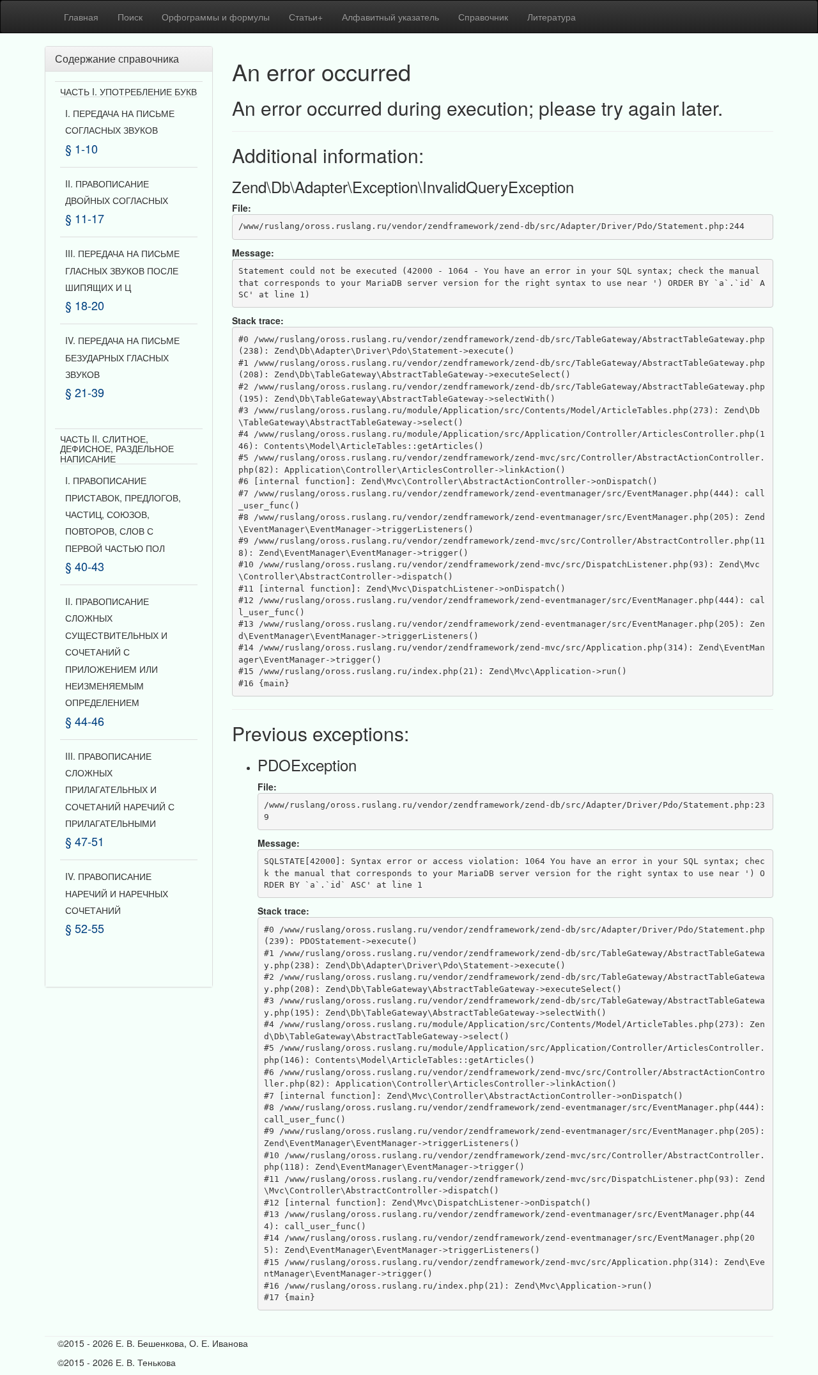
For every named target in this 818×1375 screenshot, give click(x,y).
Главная (81, 16)
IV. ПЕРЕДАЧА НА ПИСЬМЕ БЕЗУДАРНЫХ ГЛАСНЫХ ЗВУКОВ (122, 357)
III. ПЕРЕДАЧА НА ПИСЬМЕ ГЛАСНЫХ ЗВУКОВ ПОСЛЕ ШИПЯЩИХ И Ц (122, 270)
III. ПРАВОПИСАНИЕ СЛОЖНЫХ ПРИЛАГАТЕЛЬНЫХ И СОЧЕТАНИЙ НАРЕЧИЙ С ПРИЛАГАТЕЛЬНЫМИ (119, 790)
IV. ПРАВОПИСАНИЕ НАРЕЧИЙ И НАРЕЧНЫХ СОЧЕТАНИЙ (116, 893)
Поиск (130, 16)
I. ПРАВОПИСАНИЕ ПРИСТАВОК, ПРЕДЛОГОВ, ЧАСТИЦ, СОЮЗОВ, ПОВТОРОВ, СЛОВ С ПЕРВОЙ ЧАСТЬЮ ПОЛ (123, 514)
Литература (551, 16)
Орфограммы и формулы (216, 16)
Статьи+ (306, 16)
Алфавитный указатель (390, 16)
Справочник (483, 16)
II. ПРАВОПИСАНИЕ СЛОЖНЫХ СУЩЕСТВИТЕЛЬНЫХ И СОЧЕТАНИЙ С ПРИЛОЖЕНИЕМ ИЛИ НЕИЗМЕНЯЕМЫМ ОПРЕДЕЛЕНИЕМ (116, 652)
